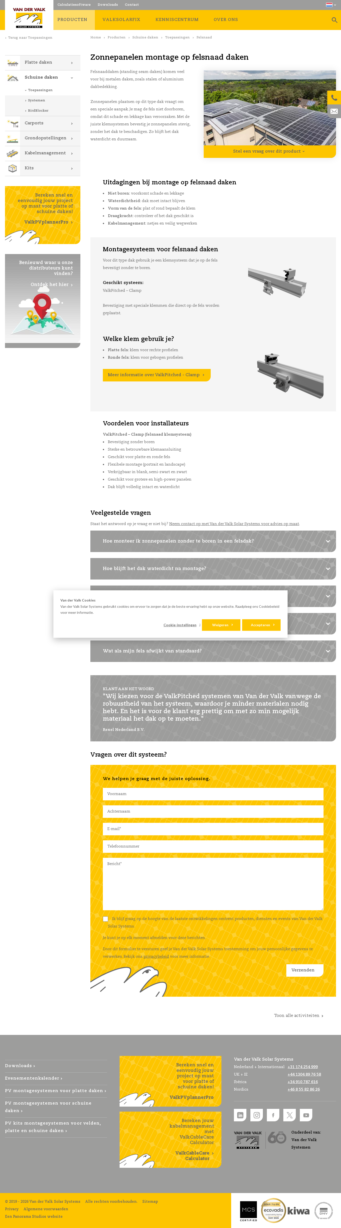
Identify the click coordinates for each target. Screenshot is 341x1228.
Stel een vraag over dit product (267, 151)
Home (95, 37)
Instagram (256, 1115)
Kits (29, 168)
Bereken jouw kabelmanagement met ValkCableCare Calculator (192, 1140)
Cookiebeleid (269, 606)
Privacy (12, 1209)
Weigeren (220, 625)
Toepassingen (177, 37)
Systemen (36, 100)
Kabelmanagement (45, 153)
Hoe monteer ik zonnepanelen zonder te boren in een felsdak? (178, 541)
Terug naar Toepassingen (30, 37)
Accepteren (260, 625)
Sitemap (150, 1202)
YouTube (306, 1115)
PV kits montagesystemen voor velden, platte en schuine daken (53, 1127)
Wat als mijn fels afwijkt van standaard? (152, 651)
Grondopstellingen (45, 138)
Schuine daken (145, 37)
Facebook (273, 1115)
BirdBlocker (38, 110)
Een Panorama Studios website (34, 1217)
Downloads (18, 1066)
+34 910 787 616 (303, 1082)
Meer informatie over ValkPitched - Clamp (154, 375)
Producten (117, 37)
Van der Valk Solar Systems (29, 18)
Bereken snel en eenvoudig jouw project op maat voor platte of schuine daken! (45, 209)
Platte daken (38, 62)
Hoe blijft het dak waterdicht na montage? (154, 569)
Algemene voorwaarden (45, 1209)
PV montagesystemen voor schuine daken (48, 1107)
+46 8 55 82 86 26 (304, 1089)
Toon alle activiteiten (297, 1016)
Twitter (289, 1115)
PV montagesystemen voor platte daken (54, 1091)
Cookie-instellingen (180, 625)
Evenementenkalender (32, 1078)
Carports (34, 123)
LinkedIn (240, 1115)
